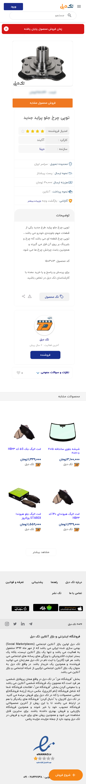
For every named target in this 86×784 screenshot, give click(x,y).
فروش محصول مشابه (43, 102)
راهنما (54, 582)
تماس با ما (75, 593)
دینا (41, 149)
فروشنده (45, 354)
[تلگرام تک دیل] (31, 624)
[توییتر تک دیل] (15, 624)
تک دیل (68, 464)
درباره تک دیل (73, 582)
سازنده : (62, 148)
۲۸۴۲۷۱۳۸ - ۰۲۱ (32, 776)
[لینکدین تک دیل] (23, 624)
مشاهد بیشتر (41, 552)
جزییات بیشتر (34, 201)
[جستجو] (69, 16)
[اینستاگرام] (7, 624)
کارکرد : (62, 139)
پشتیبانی (37, 582)
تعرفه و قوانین (15, 582)
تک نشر (56, 593)
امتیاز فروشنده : (57, 130)
